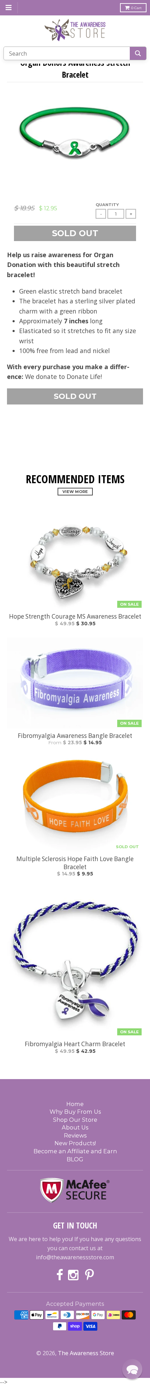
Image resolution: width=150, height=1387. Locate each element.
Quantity (107, 204)
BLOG (75, 1159)
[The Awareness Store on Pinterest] (89, 1275)
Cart (136, 8)
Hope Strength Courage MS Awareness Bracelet (75, 616)
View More (75, 491)
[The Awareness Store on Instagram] (74, 1275)
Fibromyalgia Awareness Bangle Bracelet (75, 736)
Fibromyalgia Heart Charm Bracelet (75, 1044)
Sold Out (75, 396)
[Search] (138, 53)
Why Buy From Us (75, 1111)
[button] (132, 1369)
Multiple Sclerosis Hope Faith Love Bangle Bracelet (75, 863)
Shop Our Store (75, 1119)
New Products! (75, 1143)
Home (75, 1103)
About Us (75, 1127)
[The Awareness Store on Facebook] (59, 1275)
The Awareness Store (86, 1353)
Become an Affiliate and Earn (75, 1151)
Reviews (75, 1135)
